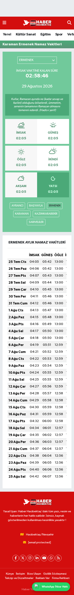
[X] (23, 558)
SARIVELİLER (36, 222)
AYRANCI (17, 205)
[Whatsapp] (51, 558)
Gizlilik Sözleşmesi (55, 573)
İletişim (20, 573)
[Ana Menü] (4, 23)
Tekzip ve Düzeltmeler (19, 578)
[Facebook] (15, 558)
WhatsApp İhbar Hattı (55, 586)
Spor (59, 34)
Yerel (7, 34)
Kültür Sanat (26, 34)
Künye (10, 573)
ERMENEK (55, 205)
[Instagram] (30, 558)
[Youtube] (44, 558)
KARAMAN (22, 213)
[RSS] (58, 558)
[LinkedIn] (37, 558)
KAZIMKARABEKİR (46, 213)
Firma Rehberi (60, 578)
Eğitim (45, 34)
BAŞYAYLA (36, 205)
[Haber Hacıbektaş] (37, 23)
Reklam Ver (43, 578)
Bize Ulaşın (34, 573)
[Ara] (69, 23)
